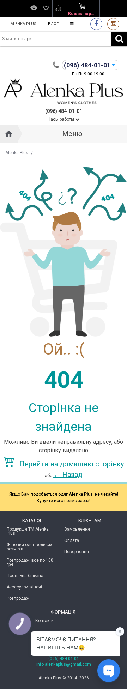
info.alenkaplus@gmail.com (63, 664)
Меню (72, 133)
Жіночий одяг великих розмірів (29, 546)
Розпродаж (18, 598)
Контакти (44, 620)
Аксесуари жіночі (24, 587)
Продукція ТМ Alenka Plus (28, 531)
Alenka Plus (23, 24)
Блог (53, 24)
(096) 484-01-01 (63, 658)
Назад (68, 474)
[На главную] (9, 134)
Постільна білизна (25, 575)
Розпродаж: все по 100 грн (30, 562)
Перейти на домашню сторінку (71, 464)
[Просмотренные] (34, 8)
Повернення (76, 551)
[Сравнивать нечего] (58, 8)
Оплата (71, 540)
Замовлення (77, 529)
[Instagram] (113, 23)
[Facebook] (96, 23)
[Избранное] (46, 8)
